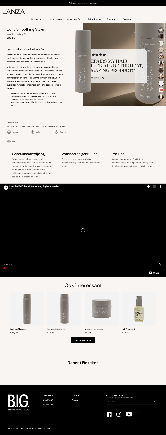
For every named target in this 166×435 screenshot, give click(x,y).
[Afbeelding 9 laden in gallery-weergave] (161, 77)
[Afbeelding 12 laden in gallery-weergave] (161, 97)
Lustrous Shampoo (18, 329)
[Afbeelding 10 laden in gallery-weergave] (161, 83)
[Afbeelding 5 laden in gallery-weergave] (161, 50)
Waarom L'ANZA (49, 405)
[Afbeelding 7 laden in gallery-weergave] (161, 63)
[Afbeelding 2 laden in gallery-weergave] (161, 30)
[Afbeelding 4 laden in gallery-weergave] (161, 43)
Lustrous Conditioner (56, 329)
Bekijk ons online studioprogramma (83, 3)
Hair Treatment (128, 329)
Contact (74, 400)
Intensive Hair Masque (94, 329)
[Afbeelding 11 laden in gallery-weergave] (161, 90)
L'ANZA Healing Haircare (24, 428)
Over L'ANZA (48, 400)
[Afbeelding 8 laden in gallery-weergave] (161, 70)
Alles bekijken (83, 340)
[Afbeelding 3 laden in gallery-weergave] (161, 36)
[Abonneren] (154, 401)
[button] (154, 11)
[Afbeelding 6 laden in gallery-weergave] (161, 56)
